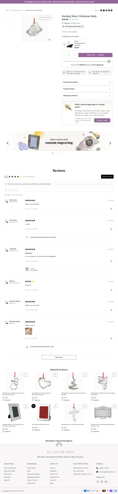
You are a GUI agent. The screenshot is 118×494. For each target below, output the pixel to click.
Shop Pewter (8, 474)
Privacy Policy (31, 468)
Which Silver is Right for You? (82, 474)
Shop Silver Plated (9, 471)
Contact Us (53, 480)
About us (52, 468)
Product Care (54, 474)
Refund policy (31, 483)
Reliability (53, 471)
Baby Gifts (7, 477)
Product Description (70, 82)
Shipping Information (33, 477)
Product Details (68, 89)
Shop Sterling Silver (10, 468)
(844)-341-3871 (104, 468)
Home (7, 10)
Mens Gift (7, 480)
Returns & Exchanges (33, 474)
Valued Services (54, 477)
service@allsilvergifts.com (107, 472)
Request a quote (102, 120)
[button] (110, 143)
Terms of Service (32, 480)
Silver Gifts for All (17, 10)
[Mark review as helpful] (111, 208)
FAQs (28, 471)
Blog (51, 483)
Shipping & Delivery (70, 95)
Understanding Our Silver (80, 468)
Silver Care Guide (78, 471)
